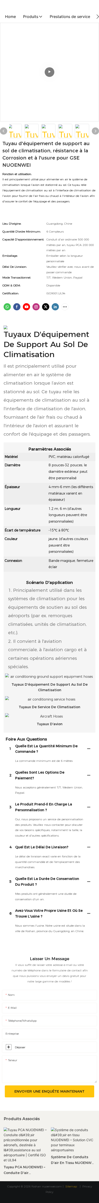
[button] (97, 16)
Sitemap (71, 1186)
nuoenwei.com (52, 1186)
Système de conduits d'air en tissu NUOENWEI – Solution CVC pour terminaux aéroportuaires (73, 1160)
